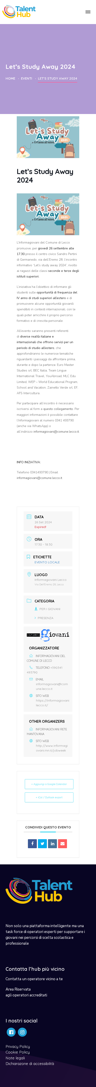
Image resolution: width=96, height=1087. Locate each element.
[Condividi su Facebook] (32, 843)
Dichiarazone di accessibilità (30, 1063)
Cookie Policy (18, 1052)
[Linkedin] (52, 843)
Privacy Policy (18, 1046)
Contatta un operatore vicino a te (34, 979)
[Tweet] (42, 843)
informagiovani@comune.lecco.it (56, 431)
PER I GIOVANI (50, 609)
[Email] (62, 843)
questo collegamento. (58, 409)
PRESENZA (45, 618)
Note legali (15, 1058)
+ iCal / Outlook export (49, 797)
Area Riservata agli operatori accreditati (26, 992)
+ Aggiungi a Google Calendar (49, 784)
